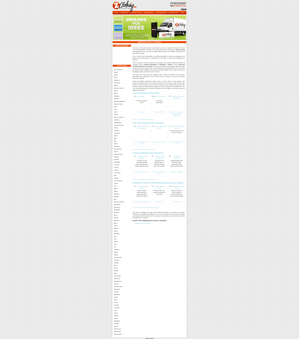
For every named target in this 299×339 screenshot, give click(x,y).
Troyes (116, 313)
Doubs (115, 143)
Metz (115, 199)
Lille (115, 175)
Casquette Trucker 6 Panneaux (142, 172)
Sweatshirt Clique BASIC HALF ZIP (177, 142)
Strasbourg (117, 294)
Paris (115, 244)
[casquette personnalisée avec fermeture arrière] (177, 156)
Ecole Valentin (118, 149)
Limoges (116, 178)
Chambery (116, 119)
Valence (116, 318)
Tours (115, 310)
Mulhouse (116, 220)
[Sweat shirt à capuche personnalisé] (159, 126)
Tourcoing (116, 307)
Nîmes (115, 223)
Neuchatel (116, 233)
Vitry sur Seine (118, 334)
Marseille (116, 196)
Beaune (116, 90)
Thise (115, 299)
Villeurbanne (117, 331)
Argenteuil (117, 80)
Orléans (116, 241)
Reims (115, 265)
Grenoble (116, 157)
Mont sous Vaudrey (119, 201)
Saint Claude (117, 276)
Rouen (115, 273)
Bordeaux (116, 98)
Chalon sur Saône (118, 117)
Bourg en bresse (118, 104)
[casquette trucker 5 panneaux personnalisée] (159, 156)
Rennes (116, 268)
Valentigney (117, 321)
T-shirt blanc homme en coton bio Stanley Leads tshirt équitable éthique (176, 113)
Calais (115, 112)
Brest (115, 106)
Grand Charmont (118, 154)
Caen (115, 109)
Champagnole (117, 122)
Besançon (116, 96)
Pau (115, 246)
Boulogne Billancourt (119, 101)
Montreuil (116, 212)
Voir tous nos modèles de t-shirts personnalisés (143, 119)
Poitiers (116, 252)
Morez (115, 215)
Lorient (116, 183)
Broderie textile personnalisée (143, 223)
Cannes (116, 114)
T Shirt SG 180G (141, 112)
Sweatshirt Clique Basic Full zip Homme (142, 142)
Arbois (115, 77)
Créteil (115, 135)
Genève (116, 151)
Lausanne (116, 164)
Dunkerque (117, 146)
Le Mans (116, 170)
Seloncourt (117, 289)
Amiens (116, 72)
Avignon (116, 85)
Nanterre (116, 228)
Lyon (115, 186)
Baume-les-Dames (119, 88)
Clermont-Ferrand (118, 125)
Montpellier (117, 209)
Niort (115, 239)
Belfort (116, 93)
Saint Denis (117, 278)
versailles (116, 323)
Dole (115, 141)
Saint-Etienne (117, 281)
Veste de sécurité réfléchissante (141, 201)
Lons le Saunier (118, 180)
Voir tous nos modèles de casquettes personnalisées (144, 179)
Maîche (116, 191)
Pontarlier (116, 260)
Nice (115, 236)
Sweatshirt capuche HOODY (159, 142)
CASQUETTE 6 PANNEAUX (176, 172)
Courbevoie (117, 133)
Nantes (116, 231)
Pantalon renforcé (159, 201)
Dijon (115, 138)
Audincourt (117, 82)
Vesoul (116, 326)
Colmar (116, 127)
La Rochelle (117, 162)
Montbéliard (117, 204)
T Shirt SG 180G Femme (159, 112)
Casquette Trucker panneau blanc (159, 172)
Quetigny (116, 262)
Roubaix (116, 270)
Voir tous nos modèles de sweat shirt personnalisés (144, 149)
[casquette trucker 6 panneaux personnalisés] (142, 156)
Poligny (116, 254)
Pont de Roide (118, 257)
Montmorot (117, 207)
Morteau (116, 217)
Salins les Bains (118, 286)
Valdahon (116, 315)
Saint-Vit (116, 284)
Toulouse (116, 305)
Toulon (116, 302)
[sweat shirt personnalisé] (177, 126)
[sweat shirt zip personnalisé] (142, 126)
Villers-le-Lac (117, 329)
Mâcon (116, 188)
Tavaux (116, 297)
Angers (116, 74)
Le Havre (116, 167)
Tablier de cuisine (176, 201)
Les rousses (117, 172)
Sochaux (116, 291)
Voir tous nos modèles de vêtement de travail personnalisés (146, 207)
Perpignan (116, 249)
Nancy (115, 225)
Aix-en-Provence (118, 69)
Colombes (116, 130)
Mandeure (116, 194)
